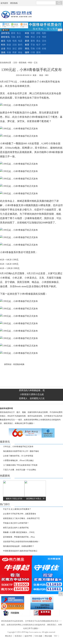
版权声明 (28, 636)
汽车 (27, 37)
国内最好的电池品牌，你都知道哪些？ (18, 546)
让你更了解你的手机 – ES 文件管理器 (18, 456)
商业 (9, 48)
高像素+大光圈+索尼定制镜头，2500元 (19, 532)
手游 (33, 45)
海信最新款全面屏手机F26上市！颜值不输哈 (21, 451)
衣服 (9, 52)
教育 (27, 45)
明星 (33, 33)
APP (44, 45)
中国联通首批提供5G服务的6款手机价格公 (20, 551)
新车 (19, 37)
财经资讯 (5, 37)
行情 (38, 48)
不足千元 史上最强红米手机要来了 (17, 509)
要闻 (13, 33)
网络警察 (15, 612)
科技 (27, 33)
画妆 (20, 52)
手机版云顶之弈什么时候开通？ (16, 523)
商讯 (27, 48)
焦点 (19, 33)
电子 (38, 45)
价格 (44, 48)
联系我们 (18, 636)
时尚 (3, 45)
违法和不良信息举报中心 (15, 599)
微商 (27, 52)
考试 (33, 37)
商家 (14, 52)
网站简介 (8, 636)
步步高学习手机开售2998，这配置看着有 (19, 514)
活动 (44, 41)
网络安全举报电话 (44, 599)
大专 (38, 37)
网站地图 (48, 636)
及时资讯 (5, 33)
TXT (55, 636)
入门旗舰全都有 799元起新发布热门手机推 (20, 465)
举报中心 (44, 606)
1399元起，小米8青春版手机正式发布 (18, 446)
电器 (20, 41)
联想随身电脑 (18, 364)
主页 (15, 62)
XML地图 (38, 636)
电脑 (9, 41)
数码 (20, 45)
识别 (14, 45)
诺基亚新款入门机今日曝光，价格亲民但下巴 (21, 518)
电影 (44, 33)
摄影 (20, 48)
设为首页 (4, 3)
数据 (9, 45)
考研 (44, 37)
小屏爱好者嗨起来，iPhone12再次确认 (18, 460)
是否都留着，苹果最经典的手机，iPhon (19, 537)
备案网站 (45, 612)
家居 (27, 41)
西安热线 (14, 3)
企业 (3, 48)
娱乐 (3, 41)
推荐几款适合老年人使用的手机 (16, 528)
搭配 (38, 33)
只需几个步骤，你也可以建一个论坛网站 (19, 470)
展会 (38, 41)
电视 (14, 41)
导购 (13, 37)
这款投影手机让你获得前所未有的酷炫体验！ (21, 541)
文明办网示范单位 (15, 606)
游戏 (3, 52)
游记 (14, 48)
